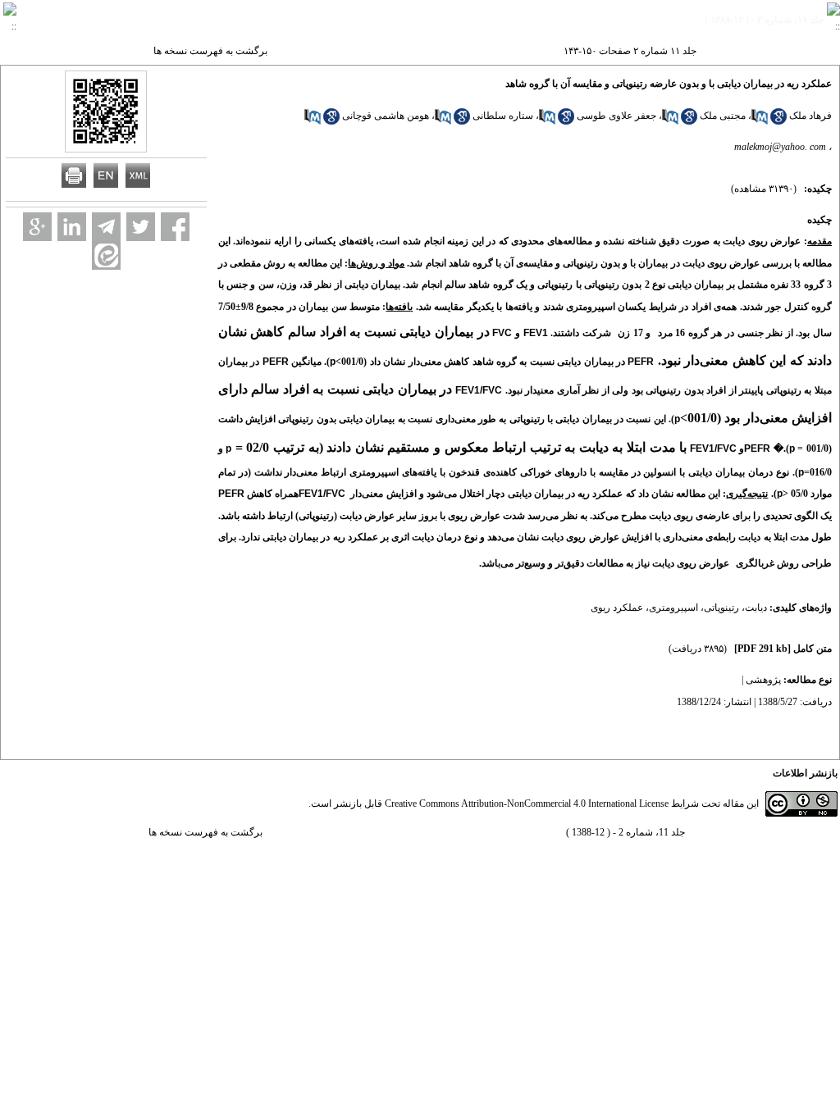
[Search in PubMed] (759, 121)
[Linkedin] (71, 226)
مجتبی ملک (723, 115)
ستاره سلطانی (502, 115)
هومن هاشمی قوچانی (385, 115)
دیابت (756, 607)
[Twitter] (140, 226)
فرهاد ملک (810, 115)
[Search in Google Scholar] (778, 121)
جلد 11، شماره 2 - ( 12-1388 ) (625, 832)
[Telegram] (106, 226)
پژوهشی (763, 679)
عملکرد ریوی (617, 607)
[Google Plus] (37, 226)
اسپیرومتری (673, 607)
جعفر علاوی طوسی (616, 115)
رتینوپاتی (721, 607)
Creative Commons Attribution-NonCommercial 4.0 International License (527, 803)
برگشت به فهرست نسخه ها (210, 51)
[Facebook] (175, 226)
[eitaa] (106, 255)
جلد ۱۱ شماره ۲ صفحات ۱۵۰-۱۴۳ (630, 51)
